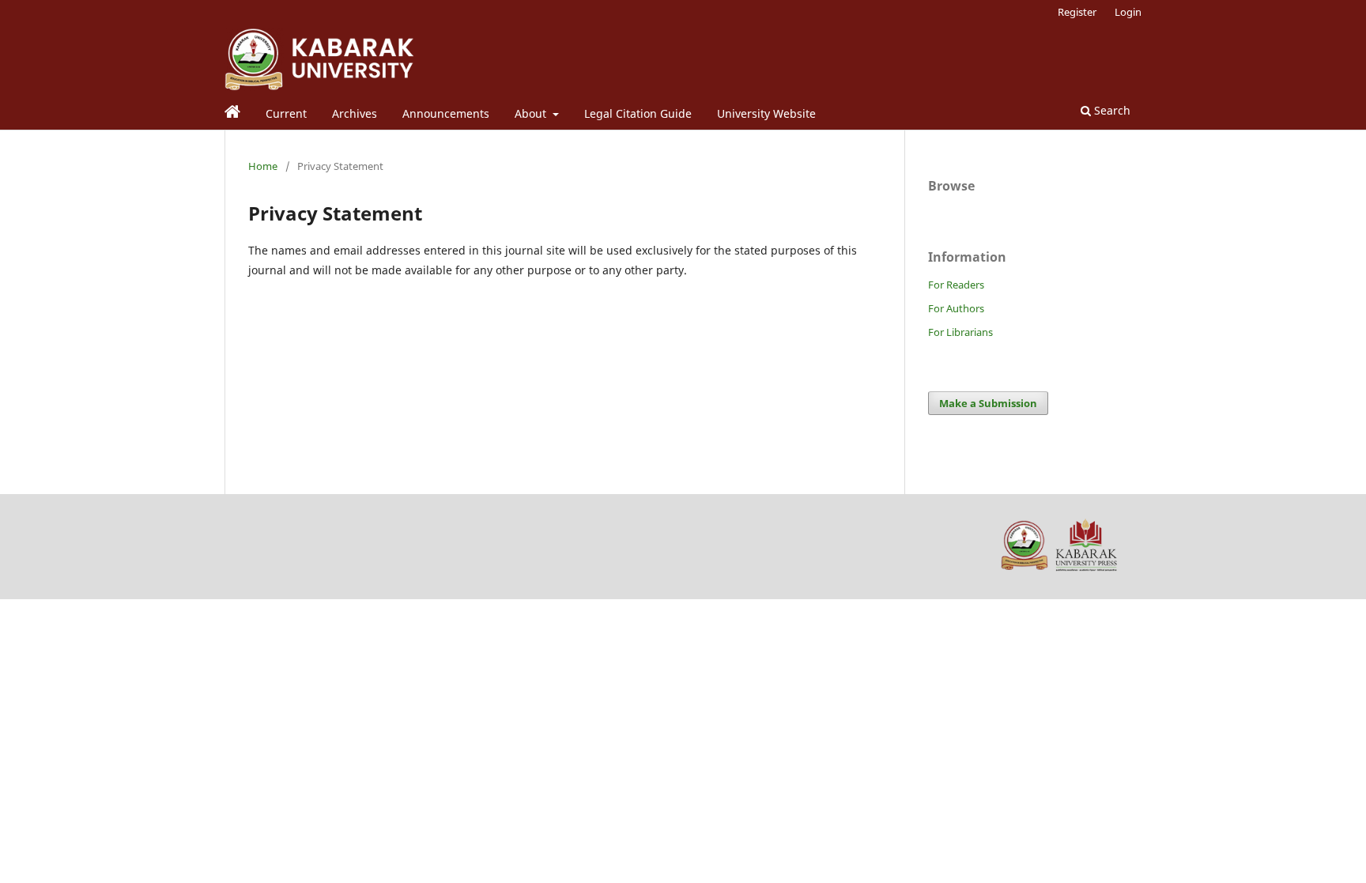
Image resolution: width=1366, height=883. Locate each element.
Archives (354, 113)
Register (1077, 12)
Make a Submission (988, 403)
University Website (766, 113)
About (532, 113)
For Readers (956, 284)
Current (286, 113)
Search (1110, 110)
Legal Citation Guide (638, 113)
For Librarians (960, 332)
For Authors (956, 308)
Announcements (445, 113)
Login (1128, 12)
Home (262, 166)
